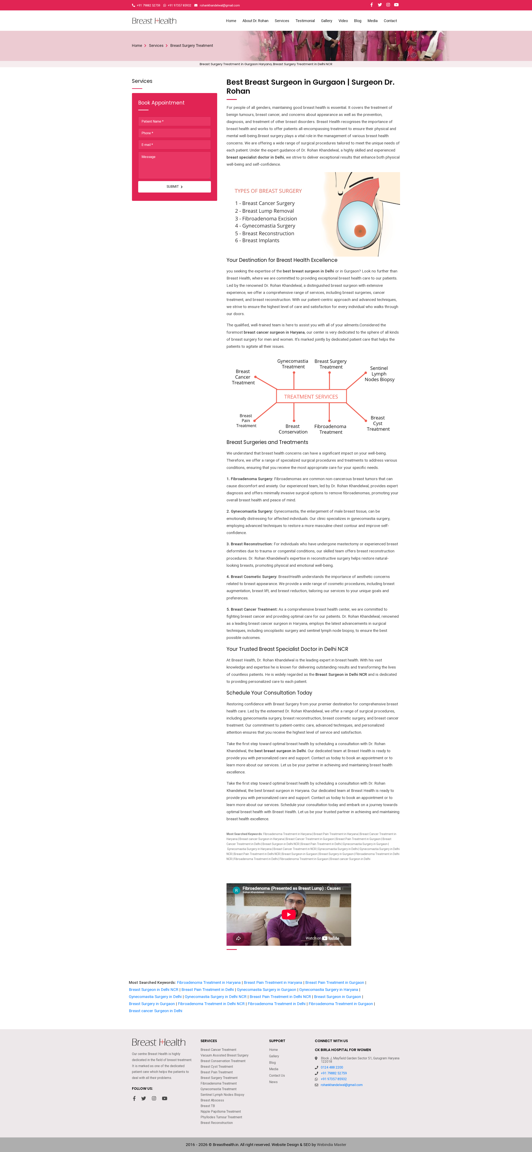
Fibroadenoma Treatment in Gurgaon (304, 859)
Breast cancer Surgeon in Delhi (350, 859)
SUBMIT (173, 187)
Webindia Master (331, 1144)
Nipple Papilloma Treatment (221, 1111)
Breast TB (208, 1106)
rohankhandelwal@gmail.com (342, 1085)
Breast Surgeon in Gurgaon (300, 854)
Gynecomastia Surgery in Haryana (249, 849)
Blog (357, 21)
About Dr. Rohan (255, 21)
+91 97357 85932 (334, 1079)
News (273, 1082)
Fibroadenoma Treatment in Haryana (287, 834)
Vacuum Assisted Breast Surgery (225, 1055)
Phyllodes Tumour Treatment (221, 1117)
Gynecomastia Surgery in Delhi (338, 849)
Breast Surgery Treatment (219, 1078)
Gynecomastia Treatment (218, 1089)
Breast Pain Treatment (217, 1072)
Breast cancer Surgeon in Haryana (261, 839)
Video (343, 21)
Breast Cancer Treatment (218, 1050)
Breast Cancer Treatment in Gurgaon (310, 839)
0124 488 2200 (332, 1067)
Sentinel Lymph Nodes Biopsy (222, 1095)
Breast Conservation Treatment (223, 1061)
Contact (390, 21)
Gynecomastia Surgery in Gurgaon (365, 844)
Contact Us (277, 1075)
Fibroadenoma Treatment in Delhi (256, 859)
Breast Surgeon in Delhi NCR (280, 844)
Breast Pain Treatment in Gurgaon (358, 839)
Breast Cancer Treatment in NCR (294, 849)
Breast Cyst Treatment (217, 1067)
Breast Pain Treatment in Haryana (336, 834)
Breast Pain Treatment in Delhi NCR (257, 854)
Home (231, 21)
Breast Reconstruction (217, 1123)
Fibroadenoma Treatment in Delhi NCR (211, 1003)
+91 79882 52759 (334, 1073)
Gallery (326, 21)
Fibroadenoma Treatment (219, 1083)
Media (373, 21)
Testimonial (305, 21)
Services (282, 21)
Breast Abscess (212, 1100)
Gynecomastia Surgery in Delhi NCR (215, 996)
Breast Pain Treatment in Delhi (321, 844)
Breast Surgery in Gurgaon (336, 854)
